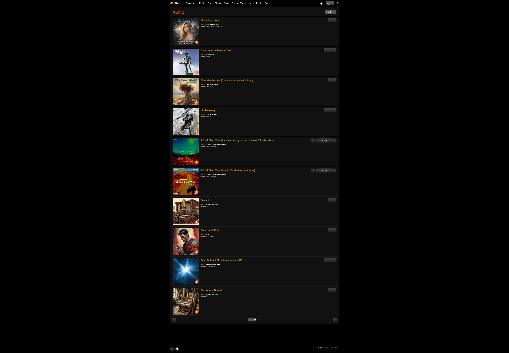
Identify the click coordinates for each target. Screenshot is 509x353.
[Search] (338, 3)
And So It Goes (212, 114)
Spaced (205, 200)
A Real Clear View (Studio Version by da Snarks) (228, 170)
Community (191, 3)
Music (202, 3)
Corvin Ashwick (212, 204)
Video (243, 3)
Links (251, 3)
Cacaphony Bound (211, 290)
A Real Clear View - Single (216, 144)
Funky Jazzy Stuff (213, 264)
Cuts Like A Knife (210, 230)
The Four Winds (212, 84)
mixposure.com (331, 348)
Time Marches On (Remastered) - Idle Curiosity (227, 80)
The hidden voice (210, 20)
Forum (235, 3)
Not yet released (212, 24)
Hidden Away (208, 110)
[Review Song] (330, 19)
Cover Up (210, 54)
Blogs (226, 3)
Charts (218, 3)
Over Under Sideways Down (216, 50)
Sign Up (329, 3)
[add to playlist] (334, 19)
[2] (203, 30)
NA (207, 234)
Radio (259, 3)
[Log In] (321, 3)
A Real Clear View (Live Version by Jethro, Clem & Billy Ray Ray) (237, 140)
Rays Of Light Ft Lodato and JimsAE (221, 260)
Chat (209, 3)
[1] (202, 30)
